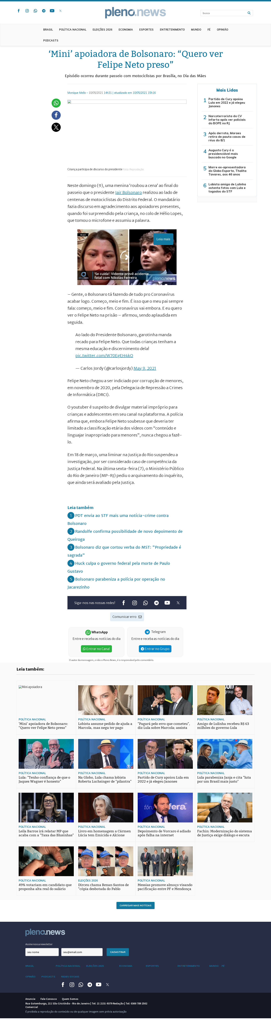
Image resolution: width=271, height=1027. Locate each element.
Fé (209, 29)
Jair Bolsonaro (128, 192)
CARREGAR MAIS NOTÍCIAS (135, 905)
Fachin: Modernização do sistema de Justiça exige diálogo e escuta (224, 833)
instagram (27, 10)
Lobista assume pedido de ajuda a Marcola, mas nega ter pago (105, 726)
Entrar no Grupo (156, 649)
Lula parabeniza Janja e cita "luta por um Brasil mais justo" (224, 779)
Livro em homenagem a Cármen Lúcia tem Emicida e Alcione (104, 833)
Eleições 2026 (102, 29)
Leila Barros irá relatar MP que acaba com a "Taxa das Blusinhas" (46, 833)
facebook (18, 10)
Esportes (146, 29)
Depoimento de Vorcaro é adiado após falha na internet (164, 833)
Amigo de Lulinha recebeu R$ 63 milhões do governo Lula (223, 726)
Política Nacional (72, 29)
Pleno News (135, 12)
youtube (52, 10)
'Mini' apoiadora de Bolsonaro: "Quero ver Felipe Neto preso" (43, 726)
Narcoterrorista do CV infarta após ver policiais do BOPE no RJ (227, 119)
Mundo (196, 29)
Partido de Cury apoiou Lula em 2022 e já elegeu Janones (227, 102)
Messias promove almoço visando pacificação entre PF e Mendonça (165, 887)
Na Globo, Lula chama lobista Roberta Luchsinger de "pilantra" (105, 779)
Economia (126, 29)
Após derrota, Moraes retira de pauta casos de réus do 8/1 (227, 136)
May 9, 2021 (145, 368)
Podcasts (50, 40)
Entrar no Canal (98, 649)
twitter (60, 10)
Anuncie (30, 999)
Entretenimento (172, 29)
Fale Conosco (48, 999)
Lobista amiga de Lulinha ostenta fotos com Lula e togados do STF (227, 187)
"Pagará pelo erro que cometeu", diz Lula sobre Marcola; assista (164, 726)
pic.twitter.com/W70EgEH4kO (104, 355)
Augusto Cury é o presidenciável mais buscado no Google (223, 153)
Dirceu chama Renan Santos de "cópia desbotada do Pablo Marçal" (103, 889)
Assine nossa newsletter (39, 944)
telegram (43, 10)
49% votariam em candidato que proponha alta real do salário (45, 887)
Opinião (222, 29)
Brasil (48, 29)
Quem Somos (70, 999)
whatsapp (35, 10)
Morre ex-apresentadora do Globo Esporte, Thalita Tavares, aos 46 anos (227, 170)
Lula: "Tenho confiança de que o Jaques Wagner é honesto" (44, 779)
